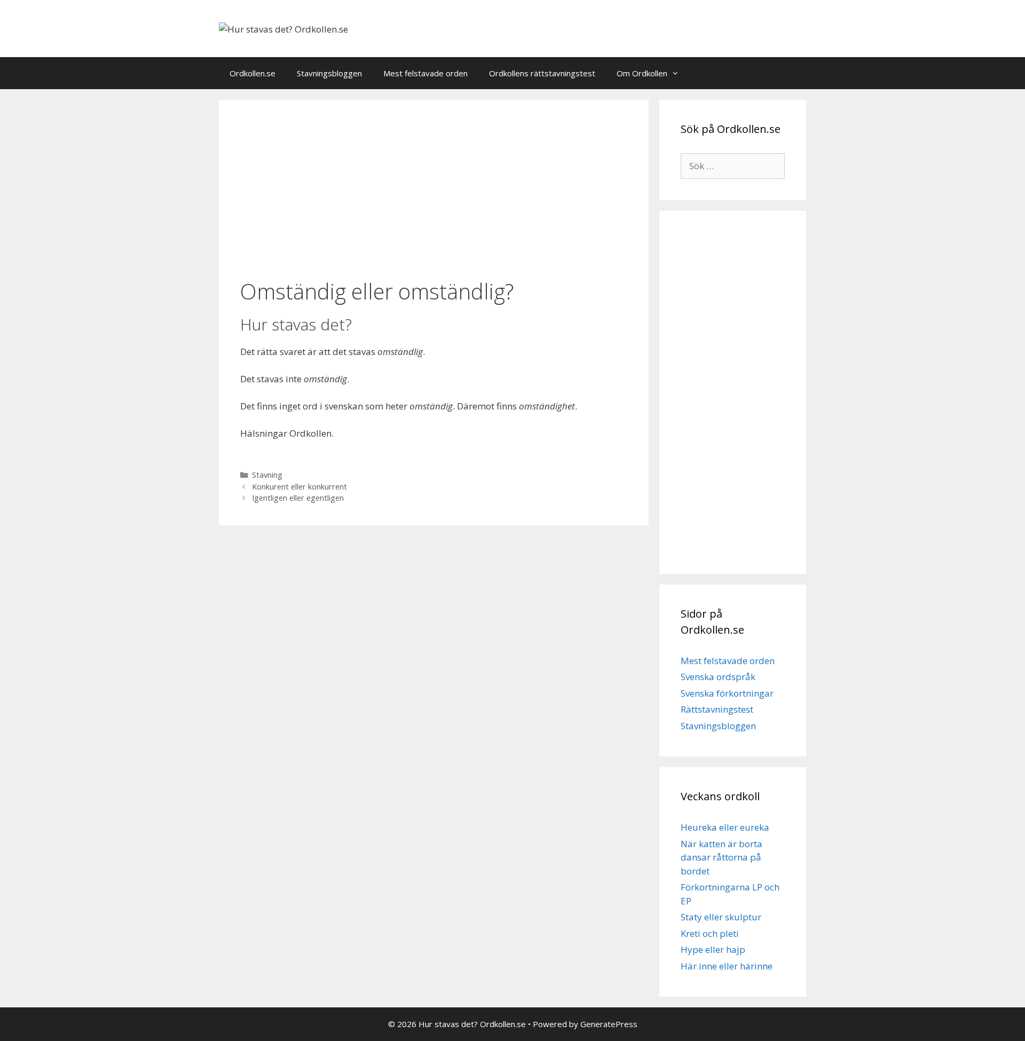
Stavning (267, 475)
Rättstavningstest (717, 709)
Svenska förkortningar (727, 693)
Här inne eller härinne (726, 966)
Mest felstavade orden (425, 73)
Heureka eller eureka (725, 827)
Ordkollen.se (252, 73)
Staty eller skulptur (721, 917)
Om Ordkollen (642, 73)
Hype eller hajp (713, 949)
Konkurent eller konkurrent (299, 487)
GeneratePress (608, 1024)
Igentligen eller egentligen (298, 498)
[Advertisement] (433, 190)
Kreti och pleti (710, 933)
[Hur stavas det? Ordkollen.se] (283, 28)
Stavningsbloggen (329, 73)
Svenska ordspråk (718, 677)
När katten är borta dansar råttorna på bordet (721, 857)
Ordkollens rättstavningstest (542, 73)
